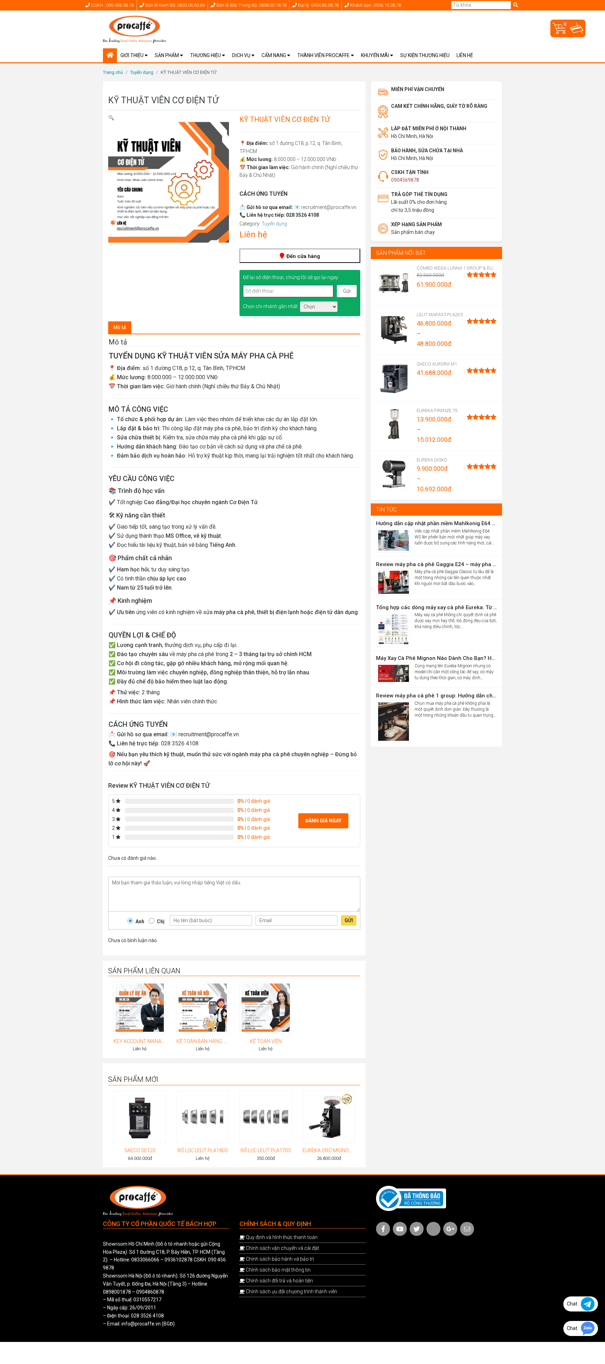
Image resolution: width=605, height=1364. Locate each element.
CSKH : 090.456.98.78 (112, 5)
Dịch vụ (241, 55)
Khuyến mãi (375, 55)
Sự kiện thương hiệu (425, 55)
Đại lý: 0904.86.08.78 (318, 5)
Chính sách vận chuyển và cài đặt (282, 1248)
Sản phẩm (167, 55)
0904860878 (150, 1292)
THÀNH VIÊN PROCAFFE (324, 55)
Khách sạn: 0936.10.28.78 (375, 5)
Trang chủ (113, 72)
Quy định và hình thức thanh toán (282, 1237)
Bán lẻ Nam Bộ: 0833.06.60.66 (174, 5)
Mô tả (119, 327)
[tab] (119, 327)
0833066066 (145, 1259)
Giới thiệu (132, 55)
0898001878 (117, 1292)
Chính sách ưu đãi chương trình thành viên (291, 1291)
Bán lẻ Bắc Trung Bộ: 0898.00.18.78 (250, 5)
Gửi (349, 920)
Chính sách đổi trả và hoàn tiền (279, 1280)
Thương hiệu (206, 55)
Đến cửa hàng (302, 256)
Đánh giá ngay (323, 820)
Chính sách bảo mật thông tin (278, 1270)
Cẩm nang (274, 55)
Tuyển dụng (141, 72)
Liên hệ (465, 55)
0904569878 (405, 180)
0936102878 (179, 1259)
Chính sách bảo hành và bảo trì (280, 1259)
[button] (111, 117)
